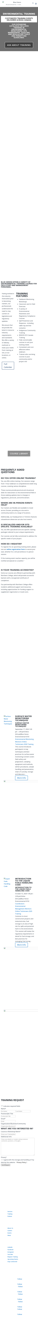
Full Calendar (8, 365)
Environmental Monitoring (24, 739)
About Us (10, 1228)
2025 (30, 911)
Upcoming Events (12, 1259)
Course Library (19, 453)
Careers (9, 1230)
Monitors (18, 742)
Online (24, 742)
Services (9, 1211)
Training (30, 744)
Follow (19, 1284)
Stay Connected (12, 1261)
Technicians (19, 744)
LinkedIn (9, 1247)
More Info (7, 123)
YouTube (10, 1254)
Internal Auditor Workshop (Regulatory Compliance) (16, 129)
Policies (9, 1216)
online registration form (16, 549)
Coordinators (19, 904)
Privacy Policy (21, 1162)
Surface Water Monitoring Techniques (15, 57)
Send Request (6, 1165)
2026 (25, 744)
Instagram (10, 1252)
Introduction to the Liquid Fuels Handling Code (19, 204)
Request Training (12, 1257)
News (9, 1235)
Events (9, 1233)
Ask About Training (19, 45)
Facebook (10, 1249)
